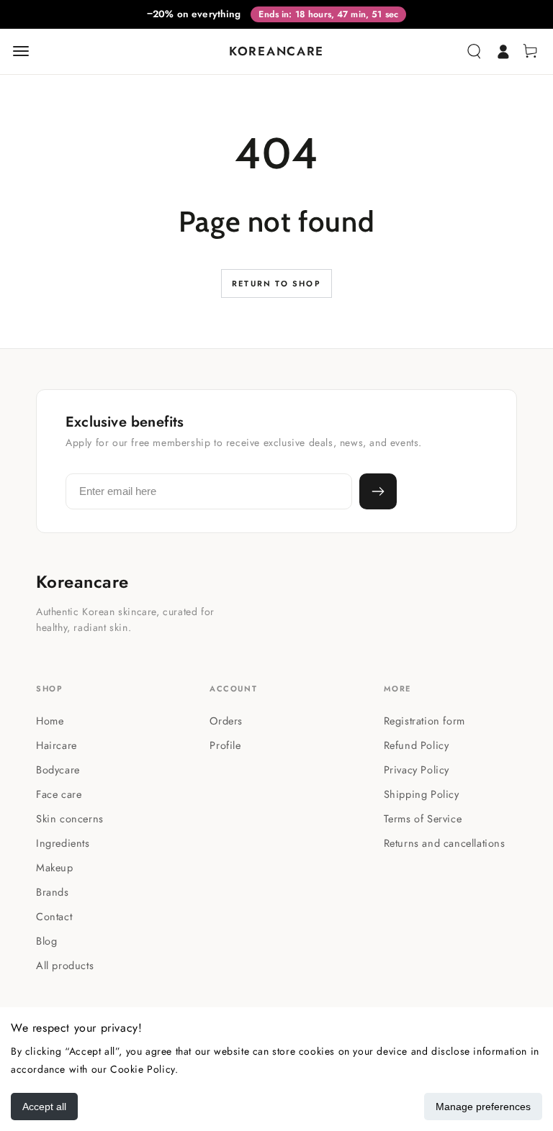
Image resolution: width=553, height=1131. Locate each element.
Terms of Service (423, 818)
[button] (474, 51)
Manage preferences (483, 1106)
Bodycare (58, 769)
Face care (58, 793)
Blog (46, 940)
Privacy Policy (416, 769)
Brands (52, 891)
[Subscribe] (378, 491)
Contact (54, 916)
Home (49, 720)
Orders (226, 720)
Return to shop (276, 283)
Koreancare (82, 582)
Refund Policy (416, 745)
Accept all (44, 1106)
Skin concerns (70, 818)
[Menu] (21, 51)
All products (65, 965)
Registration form (424, 720)
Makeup (54, 867)
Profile (225, 745)
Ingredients (63, 842)
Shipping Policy (421, 793)
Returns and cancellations (444, 842)
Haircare (56, 745)
